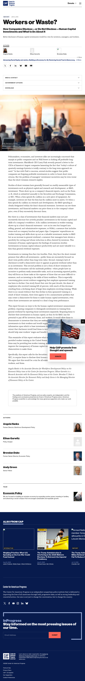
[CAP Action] (10, 656)
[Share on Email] (26, 66)
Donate (71, 3)
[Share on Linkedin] (15, 66)
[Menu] (80, 3)
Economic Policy (12, 493)
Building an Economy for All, (39, 60)
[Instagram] (17, 603)
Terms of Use (7, 668)
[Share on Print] (31, 66)
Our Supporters (7, 675)
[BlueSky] (27, 603)
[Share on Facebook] (10, 66)
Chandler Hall (76, 564)
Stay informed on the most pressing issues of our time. (39, 624)
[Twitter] (4, 603)
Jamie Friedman (7, 564)
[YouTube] (13, 603)
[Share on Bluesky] (21, 66)
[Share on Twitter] (5, 66)
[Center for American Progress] (5, 3)
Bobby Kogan (17, 564)
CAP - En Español (8, 672)
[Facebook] (9, 603)
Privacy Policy (7, 670)
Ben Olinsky (50, 564)
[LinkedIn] (22, 603)
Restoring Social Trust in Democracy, (62, 60)
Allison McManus (26, 564)
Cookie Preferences (9, 677)
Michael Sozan (41, 564)
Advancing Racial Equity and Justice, (16, 60)
